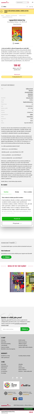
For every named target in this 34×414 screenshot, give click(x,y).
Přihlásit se (25, 329)
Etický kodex (22, 368)
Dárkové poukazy (23, 342)
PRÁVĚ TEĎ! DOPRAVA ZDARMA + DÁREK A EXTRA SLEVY (16, 11)
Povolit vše (17, 218)
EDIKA (31, 114)
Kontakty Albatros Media (24, 355)
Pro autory (3, 369)
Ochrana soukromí (23, 345)
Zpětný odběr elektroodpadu (25, 347)
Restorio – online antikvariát (25, 371)
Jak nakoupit (4, 345)
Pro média (3, 373)
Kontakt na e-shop (5, 355)
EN (32, 2)
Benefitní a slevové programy (8, 349)
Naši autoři (3, 342)
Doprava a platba (5, 347)
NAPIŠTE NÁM (29, 408)
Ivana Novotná (17, 24)
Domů (2, 15)
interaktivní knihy (29, 92)
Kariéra (20, 366)
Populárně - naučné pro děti (11, 15)
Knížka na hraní (22, 15)
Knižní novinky (22, 340)
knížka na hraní (29, 88)
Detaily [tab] (17, 192)
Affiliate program (22, 343)
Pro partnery (4, 371)
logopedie (30, 94)
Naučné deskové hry (28, 102)
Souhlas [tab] (6, 192)
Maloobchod (4, 368)
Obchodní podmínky (6, 343)
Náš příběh (3, 364)
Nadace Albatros (22, 369)
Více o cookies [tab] (28, 192)
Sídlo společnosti (5, 357)
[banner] (8, 2)
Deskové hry (30, 116)
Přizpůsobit (16, 223)
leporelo (31, 90)
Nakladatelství (4, 366)
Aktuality (3, 340)
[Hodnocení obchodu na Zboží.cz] (25, 385)
